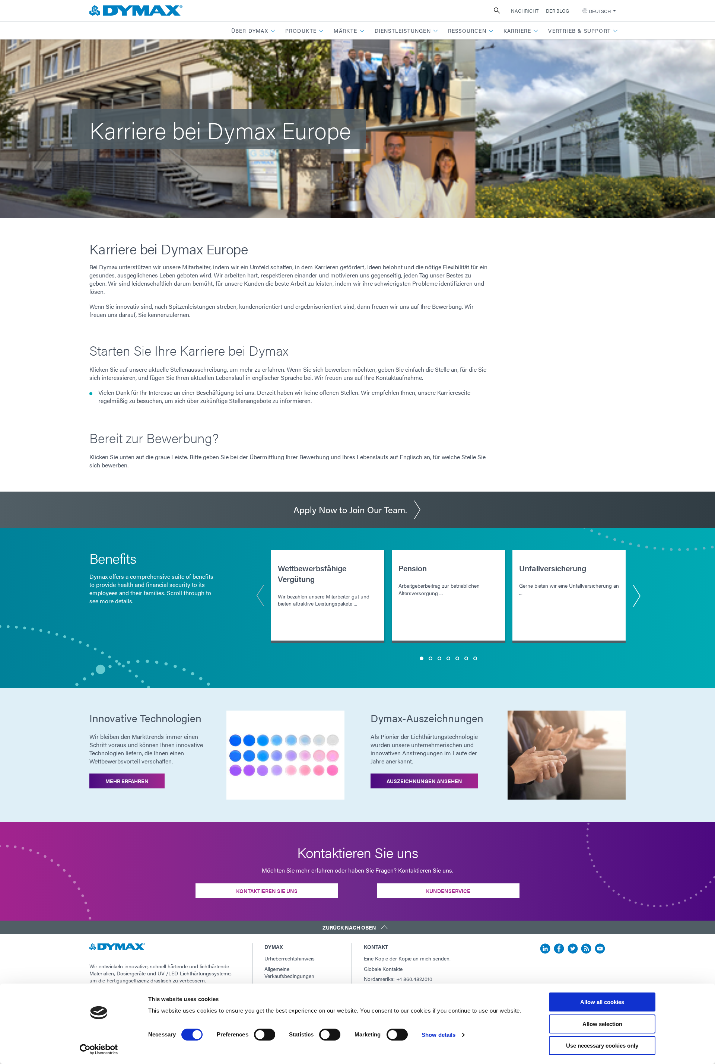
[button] (253, 30)
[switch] (264, 1035)
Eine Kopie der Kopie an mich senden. (407, 958)
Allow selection (602, 1024)
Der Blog (557, 10)
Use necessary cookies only (602, 1045)
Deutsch (600, 11)
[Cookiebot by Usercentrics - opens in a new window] (98, 1049)
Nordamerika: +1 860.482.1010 (398, 978)
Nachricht (524, 10)
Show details (438, 1035)
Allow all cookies (602, 1002)
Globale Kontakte (383, 968)
